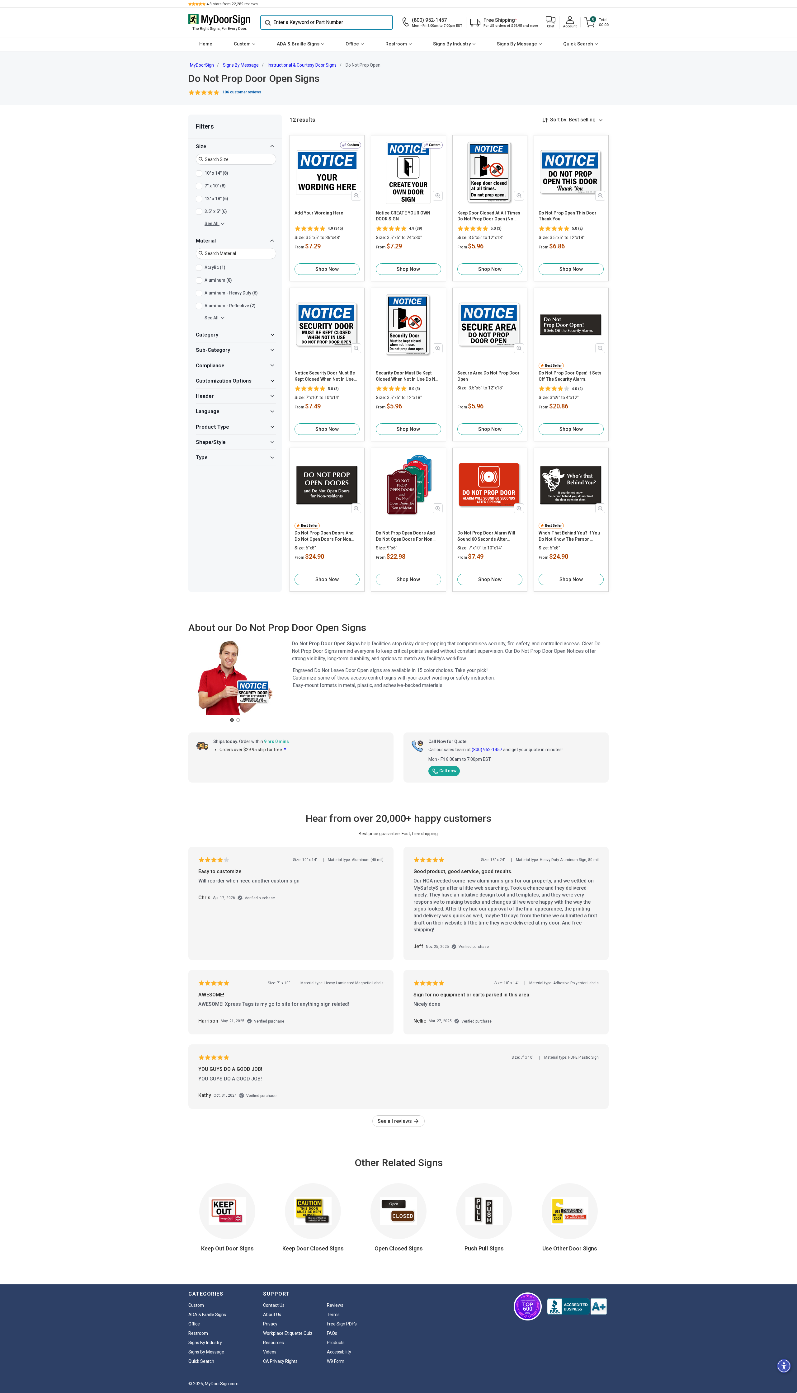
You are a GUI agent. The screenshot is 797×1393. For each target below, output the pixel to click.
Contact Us (274, 1305)
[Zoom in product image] (356, 196)
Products (336, 1342)
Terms (333, 1314)
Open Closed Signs (399, 1248)
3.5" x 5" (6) (216, 211)
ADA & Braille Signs (298, 44)
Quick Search (578, 44)
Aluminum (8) (218, 279)
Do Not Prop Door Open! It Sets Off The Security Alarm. (570, 376)
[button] (550, 22)
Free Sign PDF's (342, 1323)
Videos (269, 1351)
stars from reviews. (232, 4)
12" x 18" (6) (216, 198)
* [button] (285, 749)
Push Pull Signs (484, 1248)
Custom (242, 44)
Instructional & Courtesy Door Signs (302, 65)
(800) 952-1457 (487, 749)
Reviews (335, 1305)
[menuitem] (205, 44)
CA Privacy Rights (280, 1361)
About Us (272, 1314)
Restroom (396, 44)
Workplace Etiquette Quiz (288, 1333)
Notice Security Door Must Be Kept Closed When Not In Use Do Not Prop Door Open (325, 376)
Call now (447, 770)
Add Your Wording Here (319, 212)
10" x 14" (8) (216, 172)
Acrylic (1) (215, 267)
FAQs (332, 1333)
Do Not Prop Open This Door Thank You (568, 216)
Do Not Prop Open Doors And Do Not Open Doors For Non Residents (324, 536)
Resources (273, 1342)
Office (352, 44)
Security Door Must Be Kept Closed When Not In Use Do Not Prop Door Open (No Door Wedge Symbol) (408, 376)
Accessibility (339, 1351)
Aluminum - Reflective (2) (230, 305)
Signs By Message (517, 44)
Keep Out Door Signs (227, 1248)
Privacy (270, 1323)
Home (205, 44)
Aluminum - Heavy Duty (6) (231, 292)
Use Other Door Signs (569, 1248)
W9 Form (335, 1361)
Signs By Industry (452, 44)
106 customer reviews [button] (242, 92)
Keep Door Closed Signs (313, 1248)
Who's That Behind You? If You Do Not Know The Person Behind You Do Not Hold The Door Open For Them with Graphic (569, 536)
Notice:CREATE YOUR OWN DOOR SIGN (403, 216)
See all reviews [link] (395, 1121)
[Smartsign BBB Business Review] (577, 1306)
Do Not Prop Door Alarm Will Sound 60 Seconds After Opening (486, 536)
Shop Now (327, 269)
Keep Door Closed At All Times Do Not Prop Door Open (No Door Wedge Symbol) (488, 216)
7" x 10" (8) (215, 185)
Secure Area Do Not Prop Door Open (488, 376)
